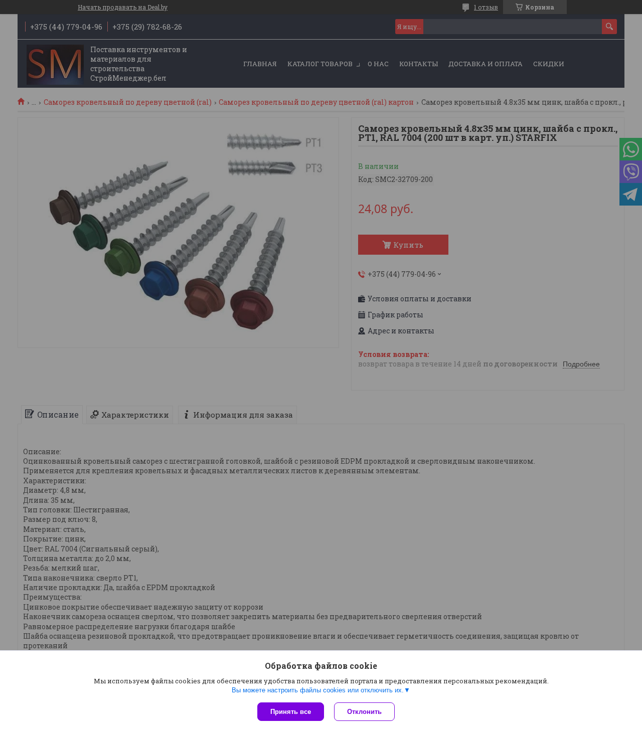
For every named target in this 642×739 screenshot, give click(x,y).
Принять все (290, 711)
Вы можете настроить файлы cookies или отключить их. (318, 690)
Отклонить (364, 711)
